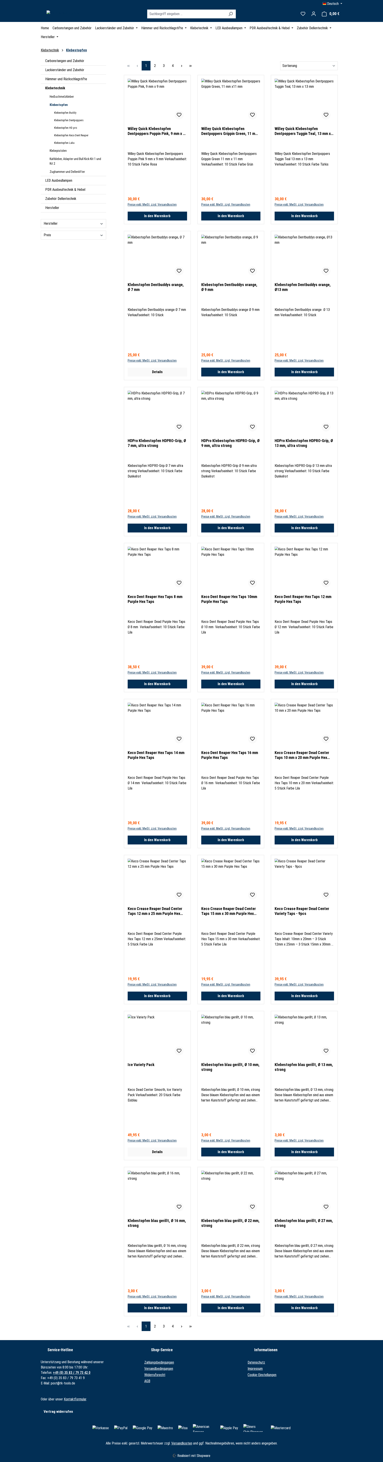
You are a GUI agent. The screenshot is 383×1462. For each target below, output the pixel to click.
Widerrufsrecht (154, 1375)
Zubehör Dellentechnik (60, 199)
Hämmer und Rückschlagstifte (66, 79)
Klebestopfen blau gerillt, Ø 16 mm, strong (157, 1223)
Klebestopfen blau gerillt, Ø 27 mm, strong (304, 1223)
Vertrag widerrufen (58, 1411)
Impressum (255, 1368)
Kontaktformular (75, 1399)
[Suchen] (230, 14)
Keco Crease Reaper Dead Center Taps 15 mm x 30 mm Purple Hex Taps (228, 911)
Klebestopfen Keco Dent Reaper (71, 135)
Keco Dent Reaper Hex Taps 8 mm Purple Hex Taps (155, 599)
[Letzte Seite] (190, 65)
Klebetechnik (55, 88)
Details (157, 372)
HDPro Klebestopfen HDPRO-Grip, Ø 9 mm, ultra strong (230, 443)
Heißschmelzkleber (62, 96)
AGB (147, 1381)
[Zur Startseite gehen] (63, 13)
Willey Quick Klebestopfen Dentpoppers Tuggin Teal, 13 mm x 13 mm (303, 131)
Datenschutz (256, 1362)
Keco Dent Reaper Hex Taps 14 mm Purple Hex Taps (156, 755)
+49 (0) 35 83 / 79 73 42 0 (71, 1372)
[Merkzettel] (303, 13)
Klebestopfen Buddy (65, 112)
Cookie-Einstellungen (262, 1375)
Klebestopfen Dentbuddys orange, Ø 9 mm (229, 287)
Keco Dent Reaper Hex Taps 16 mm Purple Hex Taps (229, 755)
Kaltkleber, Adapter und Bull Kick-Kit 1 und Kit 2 (75, 161)
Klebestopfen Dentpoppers (69, 120)
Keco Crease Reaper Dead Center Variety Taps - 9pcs (302, 911)
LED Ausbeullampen (58, 180)
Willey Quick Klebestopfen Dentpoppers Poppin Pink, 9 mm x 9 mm (156, 131)
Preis (47, 235)
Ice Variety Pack (141, 1064)
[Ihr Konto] (313, 13)
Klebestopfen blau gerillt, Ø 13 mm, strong (304, 1067)
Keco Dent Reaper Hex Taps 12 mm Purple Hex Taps (303, 599)
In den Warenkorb (157, 216)
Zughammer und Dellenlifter (67, 171)
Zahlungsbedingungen (159, 1362)
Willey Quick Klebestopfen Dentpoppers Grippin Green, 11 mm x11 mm (229, 131)
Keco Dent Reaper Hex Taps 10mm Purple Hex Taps (229, 599)
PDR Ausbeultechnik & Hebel (65, 189)
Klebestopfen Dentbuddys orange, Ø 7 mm (156, 287)
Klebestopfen (59, 105)
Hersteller (52, 208)
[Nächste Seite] (181, 65)
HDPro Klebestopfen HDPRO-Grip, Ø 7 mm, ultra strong (157, 443)
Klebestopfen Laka (64, 142)
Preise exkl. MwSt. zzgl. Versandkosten (152, 204)
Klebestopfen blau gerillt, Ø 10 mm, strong (230, 1067)
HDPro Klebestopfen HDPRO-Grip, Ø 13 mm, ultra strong (304, 443)
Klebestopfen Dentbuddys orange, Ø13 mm (303, 287)
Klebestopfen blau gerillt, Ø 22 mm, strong (230, 1223)
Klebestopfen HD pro (65, 127)
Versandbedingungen (158, 1368)
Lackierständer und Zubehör (64, 70)
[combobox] (186, 14)
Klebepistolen (58, 150)
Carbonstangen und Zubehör (64, 61)
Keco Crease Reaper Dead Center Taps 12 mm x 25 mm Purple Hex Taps (155, 911)
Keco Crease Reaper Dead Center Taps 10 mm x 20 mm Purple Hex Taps (302, 755)
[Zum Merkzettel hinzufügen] (179, 115)
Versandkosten (181, 1443)
